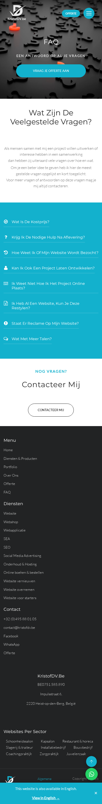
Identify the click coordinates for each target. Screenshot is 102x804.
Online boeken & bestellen (24, 572)
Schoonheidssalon (19, 741)
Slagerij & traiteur (19, 747)
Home (8, 450)
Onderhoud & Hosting (20, 564)
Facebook (11, 636)
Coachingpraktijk (19, 754)
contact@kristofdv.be (19, 627)
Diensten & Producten (20, 458)
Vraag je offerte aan (51, 71)
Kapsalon (48, 741)
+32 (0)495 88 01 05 (20, 619)
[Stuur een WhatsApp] (91, 774)
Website (10, 513)
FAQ (7, 492)
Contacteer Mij (51, 410)
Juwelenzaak (76, 754)
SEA (7, 538)
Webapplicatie (15, 530)
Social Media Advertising (22, 555)
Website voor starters (20, 598)
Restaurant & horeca (77, 741)
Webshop (11, 522)
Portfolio (10, 467)
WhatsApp (11, 644)
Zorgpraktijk (49, 754)
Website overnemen (19, 589)
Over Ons (11, 475)
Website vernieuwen (19, 581)
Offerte (9, 483)
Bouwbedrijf (83, 747)
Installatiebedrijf (53, 747)
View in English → (46, 798)
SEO (7, 547)
